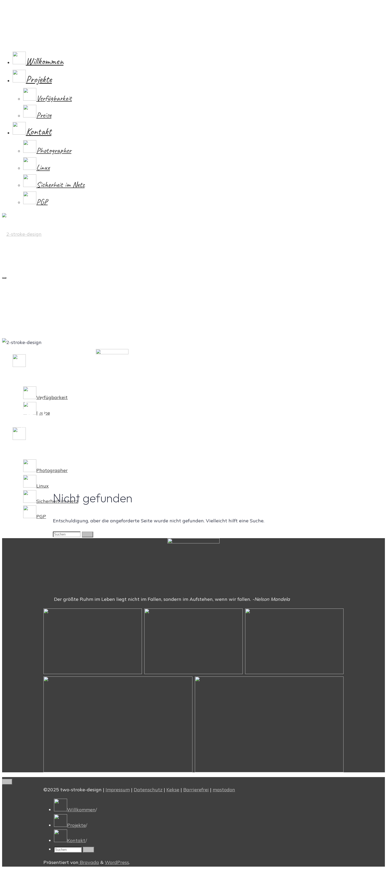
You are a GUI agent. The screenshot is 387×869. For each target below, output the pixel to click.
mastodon (224, 790)
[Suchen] (87, 534)
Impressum (118, 790)
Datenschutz (148, 790)
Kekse (172, 790)
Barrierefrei (196, 790)
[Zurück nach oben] (7, 782)
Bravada (88, 862)
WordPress (117, 862)
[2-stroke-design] (22, 234)
